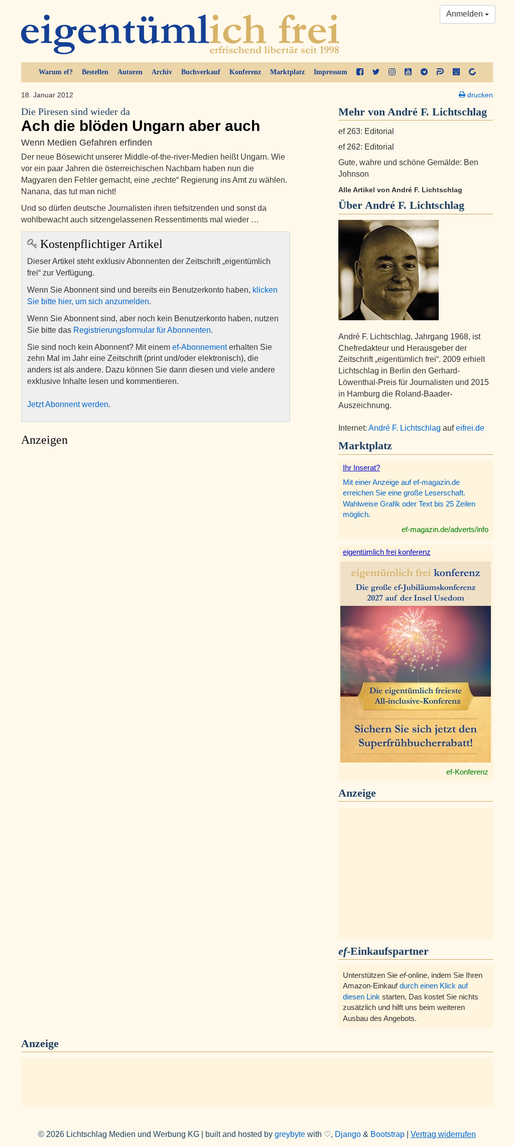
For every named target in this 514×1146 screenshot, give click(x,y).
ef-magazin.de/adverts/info (445, 529)
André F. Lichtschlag (414, 205)
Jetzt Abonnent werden (67, 404)
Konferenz (245, 72)
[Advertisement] (155, 546)
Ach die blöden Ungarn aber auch (140, 120)
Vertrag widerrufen (443, 1134)
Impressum (330, 72)
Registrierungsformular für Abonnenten (142, 330)
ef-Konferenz (467, 772)
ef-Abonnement (199, 347)
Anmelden (465, 14)
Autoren (130, 72)
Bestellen (95, 72)
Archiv (162, 72)
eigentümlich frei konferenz (387, 552)
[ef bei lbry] (456, 72)
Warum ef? (56, 72)
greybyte (290, 1134)
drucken (479, 95)
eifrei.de (470, 428)
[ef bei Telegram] (424, 72)
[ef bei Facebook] (359, 72)
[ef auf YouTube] (408, 72)
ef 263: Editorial (366, 131)
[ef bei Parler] (440, 72)
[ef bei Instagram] (392, 72)
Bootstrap (387, 1134)
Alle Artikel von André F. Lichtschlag (400, 190)
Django (348, 1134)
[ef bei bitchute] (472, 72)
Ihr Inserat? (361, 467)
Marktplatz (287, 72)
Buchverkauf (200, 72)
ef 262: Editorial (366, 147)
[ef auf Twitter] (375, 72)
